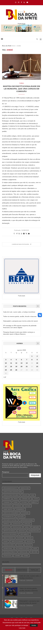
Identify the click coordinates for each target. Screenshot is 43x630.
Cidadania (6, 502)
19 (16, 366)
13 (21, 363)
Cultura (27, 506)
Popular (34, 570)
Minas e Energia (8, 538)
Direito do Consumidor (11, 513)
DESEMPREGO (20, 509)
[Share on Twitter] (19, 233)
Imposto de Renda (9, 530)
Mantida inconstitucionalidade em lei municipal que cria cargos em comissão (21, 88)
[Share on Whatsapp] (21, 233)
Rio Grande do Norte (23, 548)
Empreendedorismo (26, 520)
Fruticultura (17, 527)
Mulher (29, 538)
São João (34, 552)
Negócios (30, 541)
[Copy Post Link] (26, 233)
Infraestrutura (33, 530)
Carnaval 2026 (26, 498)
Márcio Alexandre (17, 541)
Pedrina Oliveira (8, 545)
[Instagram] (18, 2)
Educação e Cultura (10, 520)
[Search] (37, 39)
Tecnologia (7, 555)
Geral (27, 527)
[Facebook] (21, 2)
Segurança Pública (9, 552)
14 (27, 363)
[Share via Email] (29, 233)
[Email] (27, 2)
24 (6, 370)
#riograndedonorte (10, 488)
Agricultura (25, 488)
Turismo (17, 555)
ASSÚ (32, 495)
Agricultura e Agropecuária (12, 491)
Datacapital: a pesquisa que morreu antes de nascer (20, 321)
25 (11, 370)
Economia (25, 513)
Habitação (35, 527)
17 (6, 366)
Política (28, 545)
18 (11, 366)
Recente (8, 570)
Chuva (36, 498)
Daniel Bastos (7, 509)
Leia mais (22, 628)
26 (16, 370)
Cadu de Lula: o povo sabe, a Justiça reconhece (19, 312)
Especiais (27, 523)
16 (37, 363)
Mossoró (20, 538)
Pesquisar (5, 472)
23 (37, 366)
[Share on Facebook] (16, 233)
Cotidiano (18, 506)
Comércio (33, 502)
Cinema (15, 502)
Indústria (22, 530)
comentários (21, 570)
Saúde (35, 548)
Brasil (16, 498)
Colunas (24, 502)
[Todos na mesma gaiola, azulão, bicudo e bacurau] (11, 591)
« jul (4, 377)
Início (13, 46)
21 (27, 366)
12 (16, 363)
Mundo (5, 541)
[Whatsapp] (15, 2)
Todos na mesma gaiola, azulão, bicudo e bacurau (20, 316)
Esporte (6, 527)
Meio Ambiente (24, 534)
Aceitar (34, 625)
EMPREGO (6, 523)
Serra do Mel (23, 552)
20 (21, 366)
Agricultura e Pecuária (11, 495)
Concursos (7, 506)
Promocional (7, 548)
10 (6, 363)
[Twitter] (24, 2)
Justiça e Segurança (10, 534)
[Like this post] (14, 233)
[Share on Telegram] (24, 233)
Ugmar (26, 555)
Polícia (20, 545)
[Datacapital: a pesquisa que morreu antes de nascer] (11, 604)
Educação (20, 516)
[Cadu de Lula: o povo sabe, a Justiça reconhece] (11, 579)
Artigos (24, 495)
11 (11, 363)
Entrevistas (17, 523)
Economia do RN (8, 516)
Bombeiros (6, 498)
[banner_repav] (21, 25)
